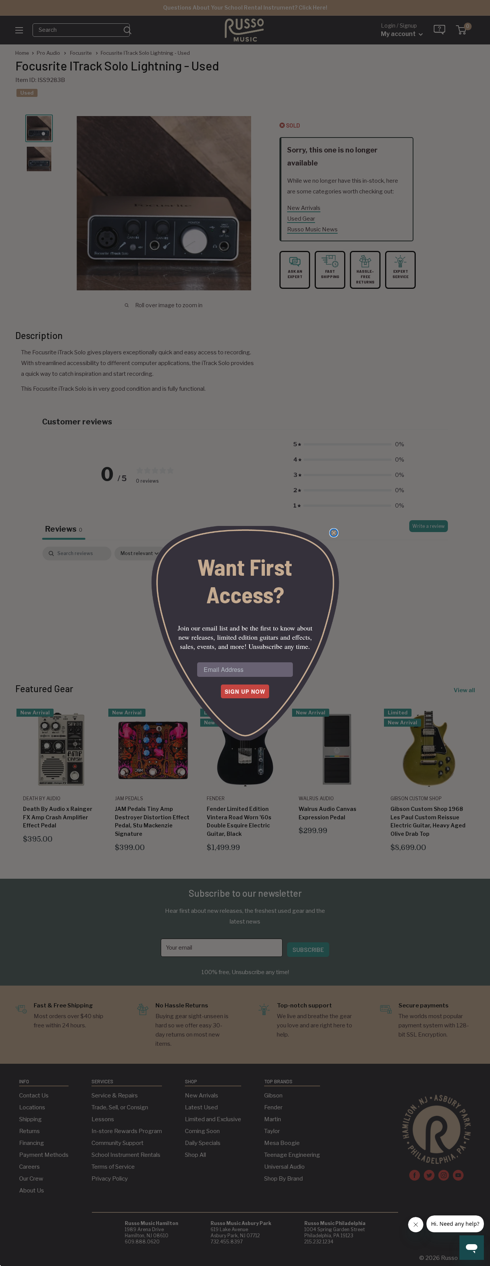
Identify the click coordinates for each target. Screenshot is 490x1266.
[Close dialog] (334, 533)
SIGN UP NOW (245, 691)
